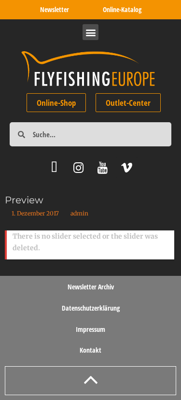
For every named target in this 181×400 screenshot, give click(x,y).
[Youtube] (102, 168)
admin (79, 213)
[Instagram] (78, 168)
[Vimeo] (127, 168)
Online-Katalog (122, 9)
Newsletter (54, 9)
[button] (90, 32)
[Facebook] (54, 168)
